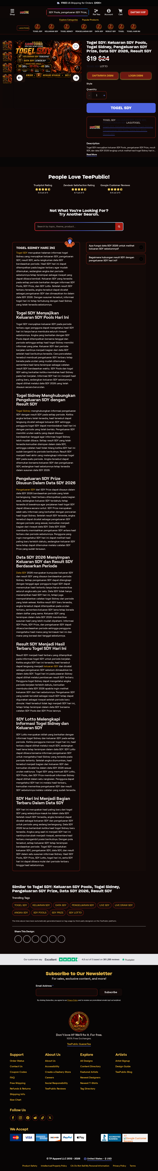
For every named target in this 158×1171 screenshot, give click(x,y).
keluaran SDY (51, 666)
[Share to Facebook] (27, 939)
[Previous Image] (19, 78)
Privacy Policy (72, 1000)
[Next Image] (76, 78)
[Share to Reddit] (52, 939)
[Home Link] (24, 12)
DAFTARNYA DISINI (102, 75)
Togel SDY (21, 252)
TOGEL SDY (121, 107)
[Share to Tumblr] (61, 939)
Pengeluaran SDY (25, 489)
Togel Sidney (23, 411)
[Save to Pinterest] (44, 939)
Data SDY (21, 572)
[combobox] (64, 12)
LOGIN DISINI (136, 75)
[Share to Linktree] (35, 939)
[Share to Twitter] (18, 939)
